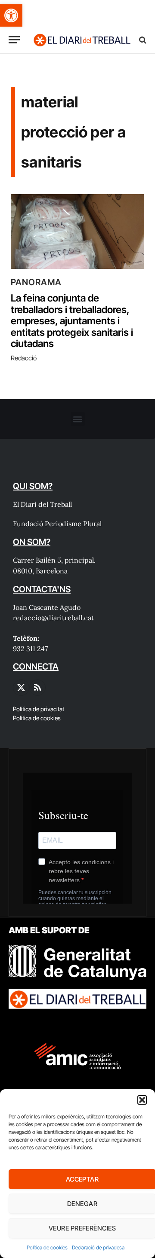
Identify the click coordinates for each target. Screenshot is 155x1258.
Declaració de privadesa (98, 1247)
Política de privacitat (38, 709)
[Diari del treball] (82, 40)
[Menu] (14, 39)
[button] (11, 15)
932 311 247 (30, 648)
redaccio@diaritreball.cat (53, 617)
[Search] (141, 39)
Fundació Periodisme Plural (57, 523)
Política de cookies (47, 1247)
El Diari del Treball (42, 504)
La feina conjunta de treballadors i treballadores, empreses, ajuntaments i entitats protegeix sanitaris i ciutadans (72, 321)
